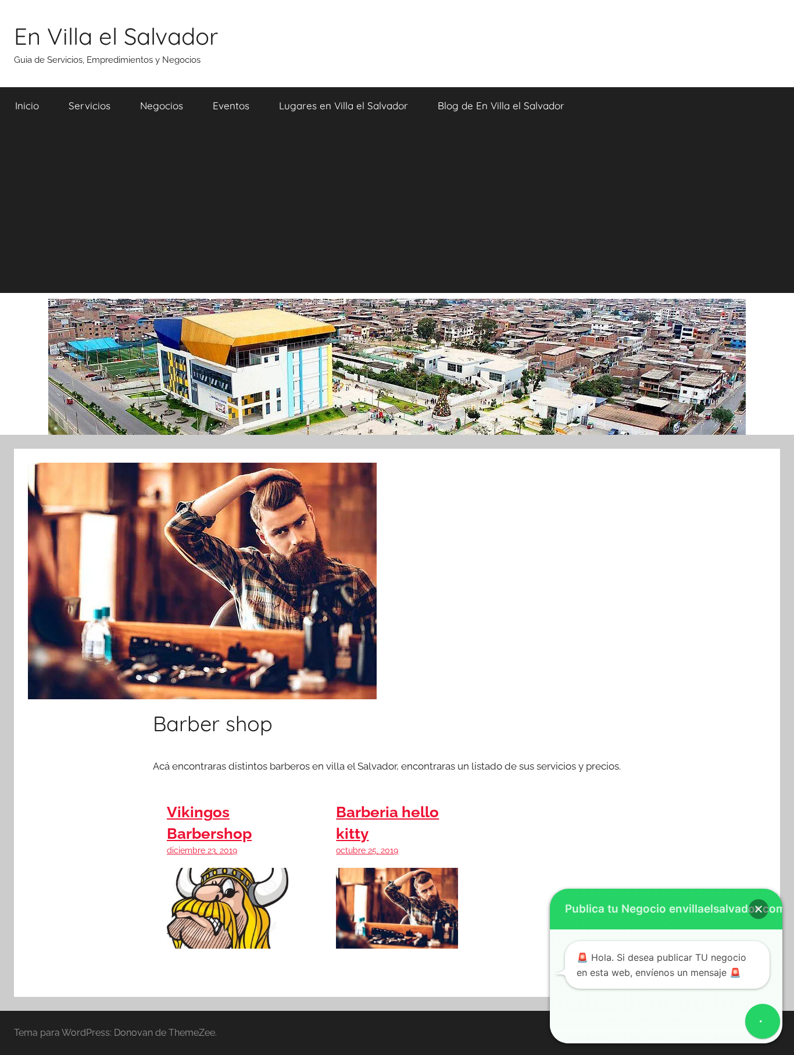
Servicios (89, 105)
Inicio (27, 105)
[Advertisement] (397, 211)
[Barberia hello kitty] (396, 940)
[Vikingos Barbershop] (227, 940)
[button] (758, 909)
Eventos (231, 105)
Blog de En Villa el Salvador (501, 105)
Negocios (161, 105)
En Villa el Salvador (116, 36)
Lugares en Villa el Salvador (343, 105)
